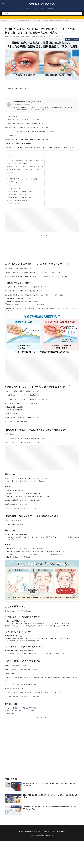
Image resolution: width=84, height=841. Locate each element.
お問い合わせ (51, 8)
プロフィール (35, 8)
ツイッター (44, 8)
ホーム (29, 8)
